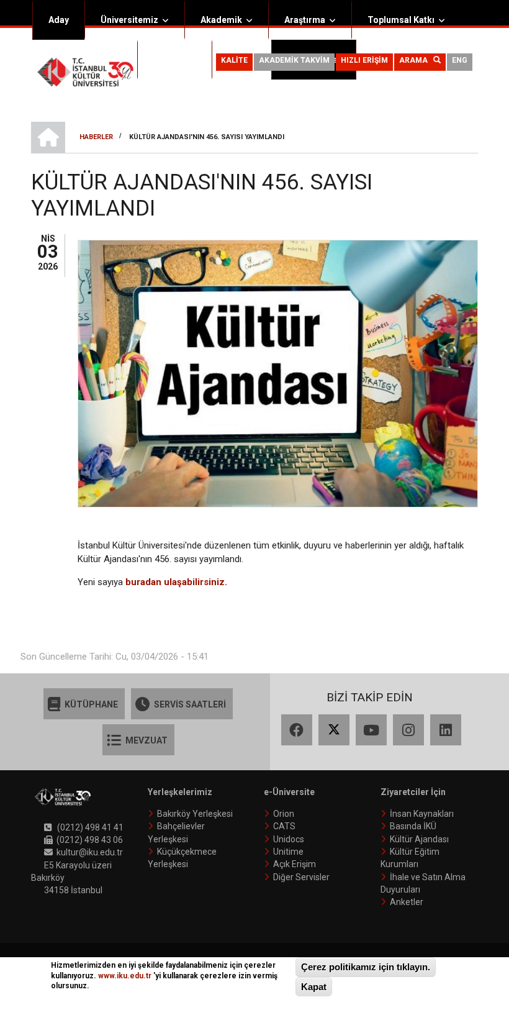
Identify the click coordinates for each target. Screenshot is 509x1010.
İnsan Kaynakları (422, 814)
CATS (284, 826)
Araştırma (304, 20)
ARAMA (416, 60)
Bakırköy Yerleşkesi (195, 814)
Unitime (288, 852)
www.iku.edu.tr (124, 975)
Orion (283, 814)
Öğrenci (169, 60)
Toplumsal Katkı (401, 20)
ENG (459, 60)
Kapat (314, 986)
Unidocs (288, 839)
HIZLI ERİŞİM (364, 60)
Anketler (406, 902)
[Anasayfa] (85, 71)
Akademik (221, 20)
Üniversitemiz (129, 20)
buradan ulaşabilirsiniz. (176, 582)
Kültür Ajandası (419, 839)
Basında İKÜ (413, 826)
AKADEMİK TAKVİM (294, 60)
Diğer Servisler (301, 877)
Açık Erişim (294, 864)
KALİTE (234, 60)
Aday (58, 20)
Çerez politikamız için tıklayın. (365, 967)
